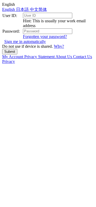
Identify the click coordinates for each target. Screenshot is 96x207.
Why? (59, 46)
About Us (64, 56)
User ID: (9, 15)
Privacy (8, 61)
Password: (11, 31)
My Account (13, 56)
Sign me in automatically (25, 41)
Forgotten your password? (45, 36)
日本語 (23, 9)
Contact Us (82, 56)
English (9, 9)
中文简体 (38, 9)
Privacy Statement (39, 56)
